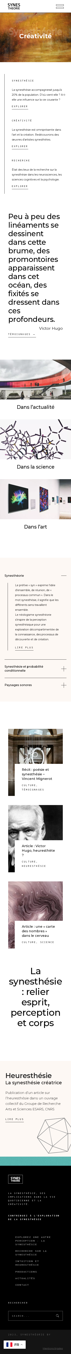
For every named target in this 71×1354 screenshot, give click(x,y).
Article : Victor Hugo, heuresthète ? (38, 850)
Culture (29, 785)
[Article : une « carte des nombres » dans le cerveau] (35, 915)
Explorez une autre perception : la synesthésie (33, 1241)
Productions (26, 1272)
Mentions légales (53, 1348)
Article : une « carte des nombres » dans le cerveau (38, 931)
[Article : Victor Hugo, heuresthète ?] (35, 838)
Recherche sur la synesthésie (31, 1253)
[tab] (35, 576)
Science (47, 942)
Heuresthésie (34, 866)
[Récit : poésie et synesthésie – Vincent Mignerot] (35, 762)
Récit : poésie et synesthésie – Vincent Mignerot (37, 774)
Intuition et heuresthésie (27, 1263)
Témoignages (33, 789)
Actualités (25, 1278)
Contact (22, 1285)
